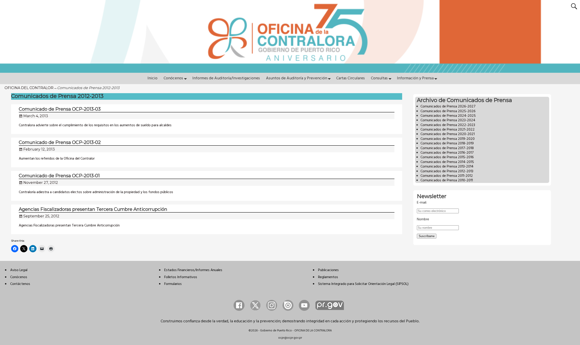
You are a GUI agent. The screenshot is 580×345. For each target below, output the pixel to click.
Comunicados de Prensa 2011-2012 (446, 176)
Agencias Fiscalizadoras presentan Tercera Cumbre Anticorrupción (93, 209)
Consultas (379, 78)
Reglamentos (328, 277)
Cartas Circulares (350, 78)
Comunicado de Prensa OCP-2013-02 (60, 142)
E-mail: (422, 203)
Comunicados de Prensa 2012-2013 (446, 171)
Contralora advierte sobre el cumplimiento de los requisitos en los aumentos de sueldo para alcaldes (95, 125)
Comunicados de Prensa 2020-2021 (447, 134)
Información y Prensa (415, 78)
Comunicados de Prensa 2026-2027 (448, 106)
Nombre (423, 219)
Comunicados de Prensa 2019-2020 (447, 139)
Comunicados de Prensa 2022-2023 (447, 125)
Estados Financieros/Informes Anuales (193, 270)
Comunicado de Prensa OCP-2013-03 (60, 109)
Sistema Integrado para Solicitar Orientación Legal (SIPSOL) (363, 284)
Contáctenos (20, 284)
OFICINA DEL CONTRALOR (29, 88)
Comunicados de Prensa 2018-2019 (447, 143)
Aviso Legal (18, 270)
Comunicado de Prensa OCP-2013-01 (59, 175)
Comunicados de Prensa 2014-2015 (447, 162)
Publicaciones (328, 270)
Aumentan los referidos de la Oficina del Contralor (57, 159)
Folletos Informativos (180, 277)
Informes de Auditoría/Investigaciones (226, 78)
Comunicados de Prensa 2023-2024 (447, 120)
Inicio (152, 78)
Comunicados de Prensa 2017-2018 (447, 148)
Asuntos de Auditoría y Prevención (296, 78)
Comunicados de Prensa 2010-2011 (446, 180)
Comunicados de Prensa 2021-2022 (447, 130)
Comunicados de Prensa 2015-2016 (447, 157)
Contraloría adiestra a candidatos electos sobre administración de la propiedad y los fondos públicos (96, 192)
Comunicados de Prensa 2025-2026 (448, 111)
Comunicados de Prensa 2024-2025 (448, 116)
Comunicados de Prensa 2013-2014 (447, 167)
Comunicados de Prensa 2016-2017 (447, 153)
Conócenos (173, 78)
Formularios (173, 284)
